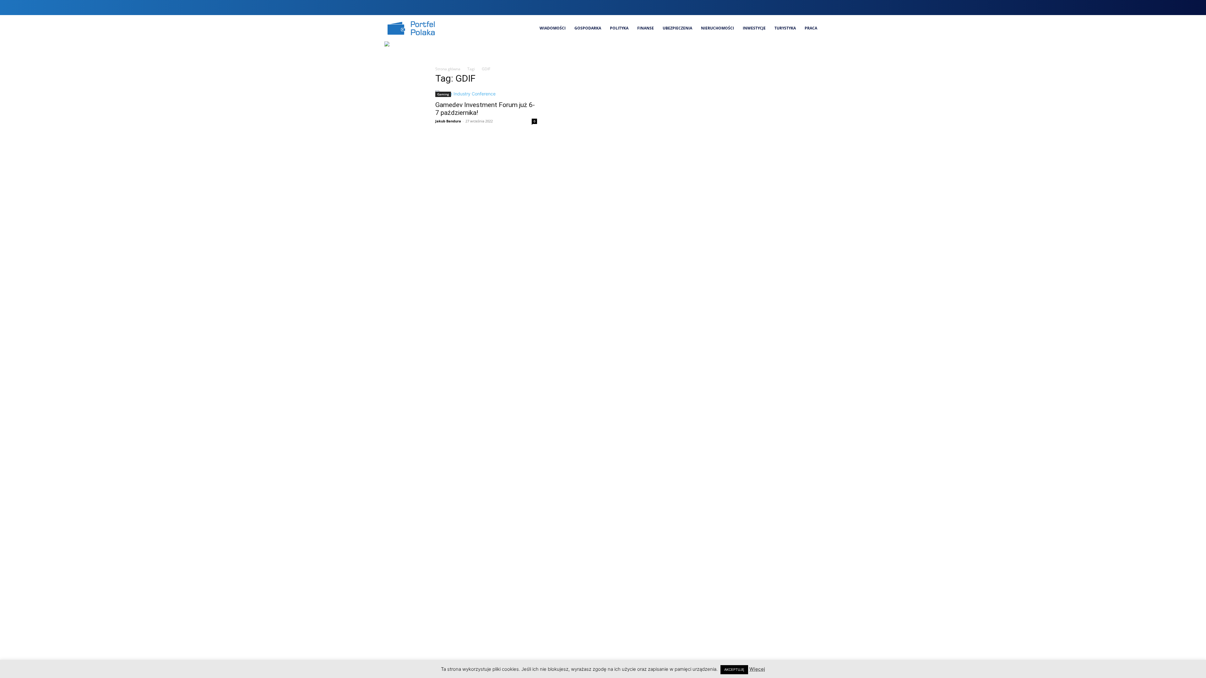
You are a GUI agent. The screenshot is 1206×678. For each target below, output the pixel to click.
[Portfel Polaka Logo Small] (411, 28)
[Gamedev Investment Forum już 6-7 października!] (486, 93)
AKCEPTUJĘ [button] (734, 669)
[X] (806, 7)
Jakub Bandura (448, 121)
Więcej (757, 669)
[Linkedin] (795, 7)
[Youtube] (817, 7)
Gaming (443, 94)
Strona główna (447, 69)
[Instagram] (785, 7)
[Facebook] (774, 7)
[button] (761, 7)
